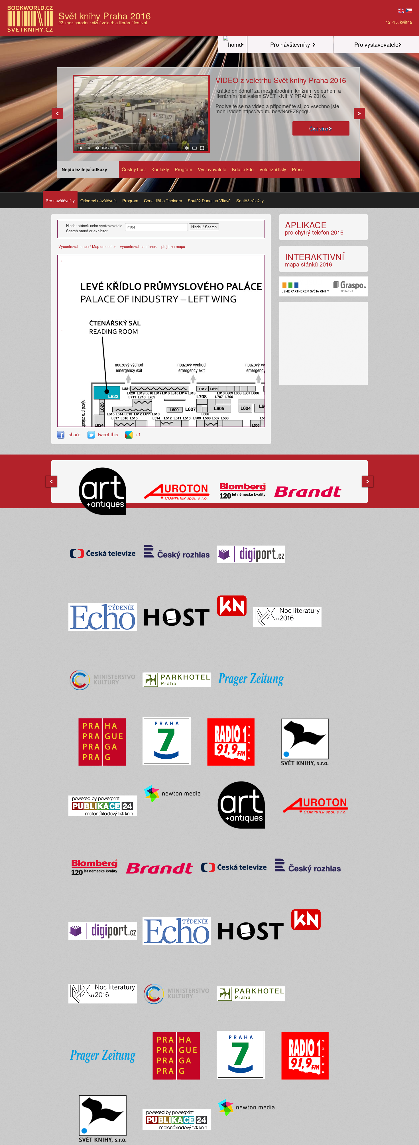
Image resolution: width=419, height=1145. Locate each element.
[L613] (128, 409)
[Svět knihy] (232, 44)
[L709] (149, 401)
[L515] (133, 424)
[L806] (251, 388)
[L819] (141, 388)
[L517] (118, 424)
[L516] (125, 424)
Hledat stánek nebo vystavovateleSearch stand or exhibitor (94, 228)
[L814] (178, 388)
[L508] (207, 424)
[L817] (155, 388)
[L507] (214, 424)
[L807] (244, 388)
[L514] (157, 425)
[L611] (140, 409)
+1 (138, 434)
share (74, 434)
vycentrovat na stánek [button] (138, 246)
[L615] (115, 409)
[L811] (214, 388)
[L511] (177, 422)
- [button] (61, 329)
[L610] (148, 409)
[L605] (219, 408)
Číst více (318, 128)
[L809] (231, 388)
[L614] (122, 409)
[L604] (245, 408)
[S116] (58, 257)
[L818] (148, 388)
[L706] (227, 401)
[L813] (185, 388)
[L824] (99, 425)
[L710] (142, 401)
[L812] (203, 388)
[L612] (134, 409)
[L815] (170, 388)
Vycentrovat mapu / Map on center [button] (87, 246)
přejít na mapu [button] (173, 246)
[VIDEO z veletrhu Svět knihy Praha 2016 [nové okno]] (141, 113)
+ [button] (62, 260)
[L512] (167, 422)
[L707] (219, 401)
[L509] (200, 425)
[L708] (202, 401)
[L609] (174, 409)
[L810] (223, 388)
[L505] (255, 425)
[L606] (204, 409)
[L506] (220, 422)
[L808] (237, 388)
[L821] (132, 388)
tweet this (108, 434)
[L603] (264, 405)
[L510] (185, 425)
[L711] (136, 401)
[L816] (163, 388)
